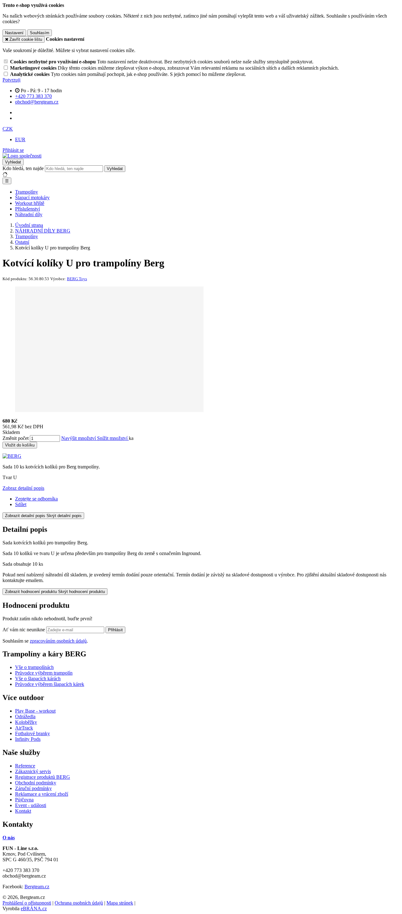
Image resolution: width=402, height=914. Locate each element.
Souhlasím (39, 32)
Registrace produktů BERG (42, 777)
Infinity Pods (28, 739)
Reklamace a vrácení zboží (41, 794)
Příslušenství (27, 208)
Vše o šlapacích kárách (38, 678)
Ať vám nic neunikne (24, 629)
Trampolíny (26, 192)
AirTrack (24, 727)
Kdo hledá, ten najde (23, 168)
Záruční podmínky (33, 788)
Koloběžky (26, 722)
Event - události (30, 805)
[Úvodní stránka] (22, 155)
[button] (8, 128)
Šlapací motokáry (32, 197)
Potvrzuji (11, 80)
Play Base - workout (35, 711)
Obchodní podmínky (35, 782)
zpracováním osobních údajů (58, 641)
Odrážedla (25, 716)
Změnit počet (16, 438)
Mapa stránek (119, 903)
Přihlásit (115, 630)
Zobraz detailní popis (23, 488)
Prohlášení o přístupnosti (27, 903)
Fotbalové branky (32, 733)
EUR (20, 139)
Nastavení (14, 32)
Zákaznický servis (33, 771)
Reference (25, 765)
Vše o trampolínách (34, 667)
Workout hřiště (29, 203)
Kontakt (23, 811)
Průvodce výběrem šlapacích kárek (49, 684)
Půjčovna (24, 799)
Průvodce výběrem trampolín (44, 673)
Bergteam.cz (36, 886)
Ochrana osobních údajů (79, 903)
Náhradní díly (28, 214)
